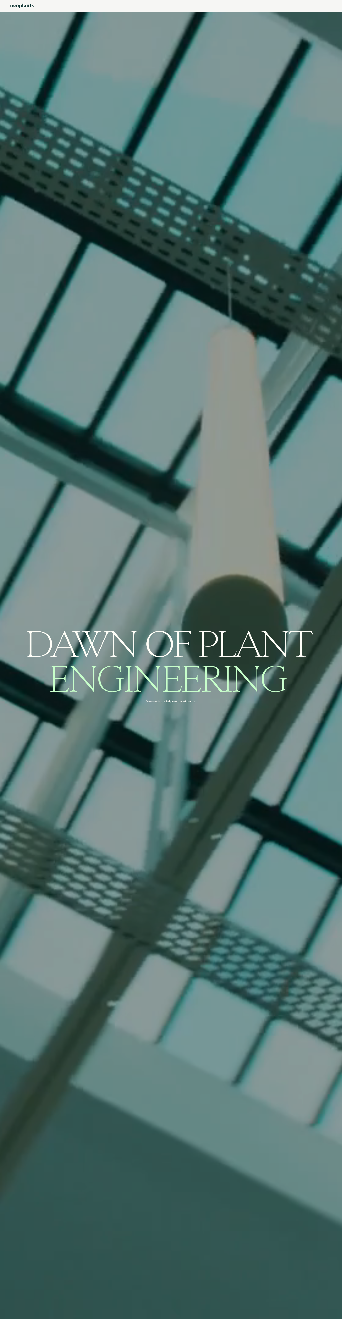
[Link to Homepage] (22, 5)
